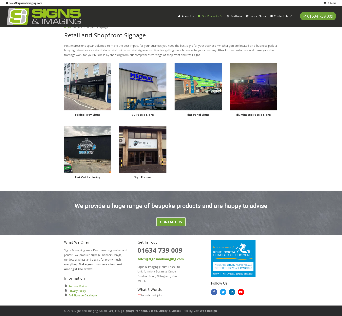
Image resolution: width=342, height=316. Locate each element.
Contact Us (281, 16)
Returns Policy (77, 286)
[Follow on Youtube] (241, 292)
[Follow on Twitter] (223, 292)
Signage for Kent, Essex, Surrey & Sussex (152, 311)
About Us (188, 16)
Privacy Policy (77, 291)
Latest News (258, 16)
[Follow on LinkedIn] (232, 292)
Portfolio (236, 16)
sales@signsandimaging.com (161, 259)
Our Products (210, 16)
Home (67, 27)
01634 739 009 (320, 16)
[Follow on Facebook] (214, 292)
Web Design (208, 311)
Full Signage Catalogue (83, 295)
